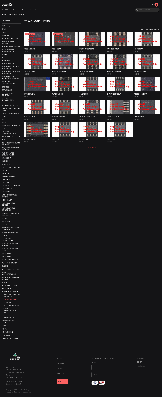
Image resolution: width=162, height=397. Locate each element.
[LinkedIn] (141, 362)
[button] (46, 10)
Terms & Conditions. (12, 392)
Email (93, 362)
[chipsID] (15, 355)
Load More (92, 147)
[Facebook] (138, 362)
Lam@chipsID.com (13, 369)
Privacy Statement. (25, 392)
